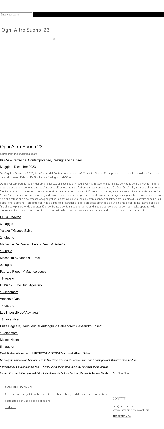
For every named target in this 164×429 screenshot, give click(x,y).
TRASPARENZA (122, 416)
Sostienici (10, 407)
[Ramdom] (48, 7)
